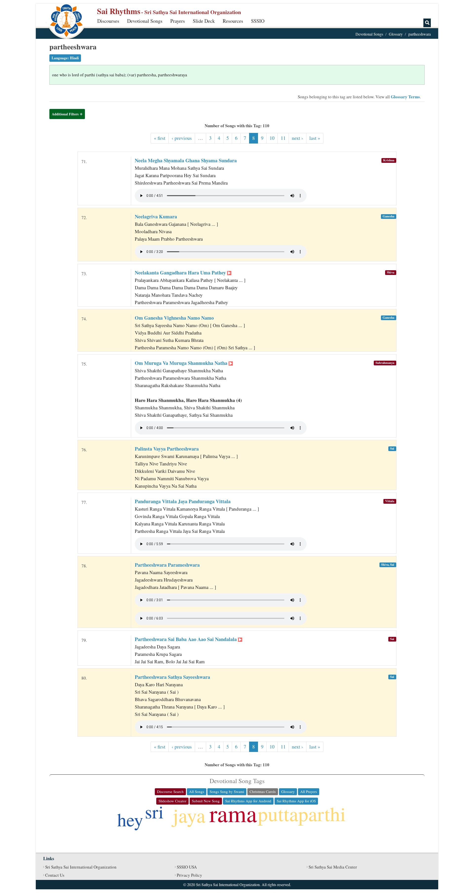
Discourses (108, 21)
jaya (189, 815)
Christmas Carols (263, 791)
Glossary (396, 34)
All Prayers (308, 791)
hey (130, 819)
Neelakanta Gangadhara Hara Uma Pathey (181, 272)
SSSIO (257, 21)
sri (154, 811)
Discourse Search (170, 791)
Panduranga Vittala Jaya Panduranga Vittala (183, 501)
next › (297, 138)
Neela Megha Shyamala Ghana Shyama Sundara (186, 160)
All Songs (196, 791)
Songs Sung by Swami (227, 791)
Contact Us (54, 875)
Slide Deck (204, 21)
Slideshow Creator (172, 800)
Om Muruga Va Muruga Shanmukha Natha (182, 363)
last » (314, 138)
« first (159, 138)
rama (233, 813)
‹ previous (182, 138)
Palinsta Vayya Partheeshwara (167, 448)
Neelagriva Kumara (156, 216)
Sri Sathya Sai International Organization (81, 867)
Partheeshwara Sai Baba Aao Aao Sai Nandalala (186, 639)
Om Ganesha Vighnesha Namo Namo (174, 317)
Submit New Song (206, 800)
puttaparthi (302, 813)
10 (272, 138)
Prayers (177, 21)
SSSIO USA (187, 867)
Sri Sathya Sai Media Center (333, 867)
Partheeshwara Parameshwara (167, 564)
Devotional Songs (144, 21)
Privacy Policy (189, 875)
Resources (233, 21)
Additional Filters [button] (65, 114)
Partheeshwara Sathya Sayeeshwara (172, 677)
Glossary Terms (405, 97)
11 (283, 138)
